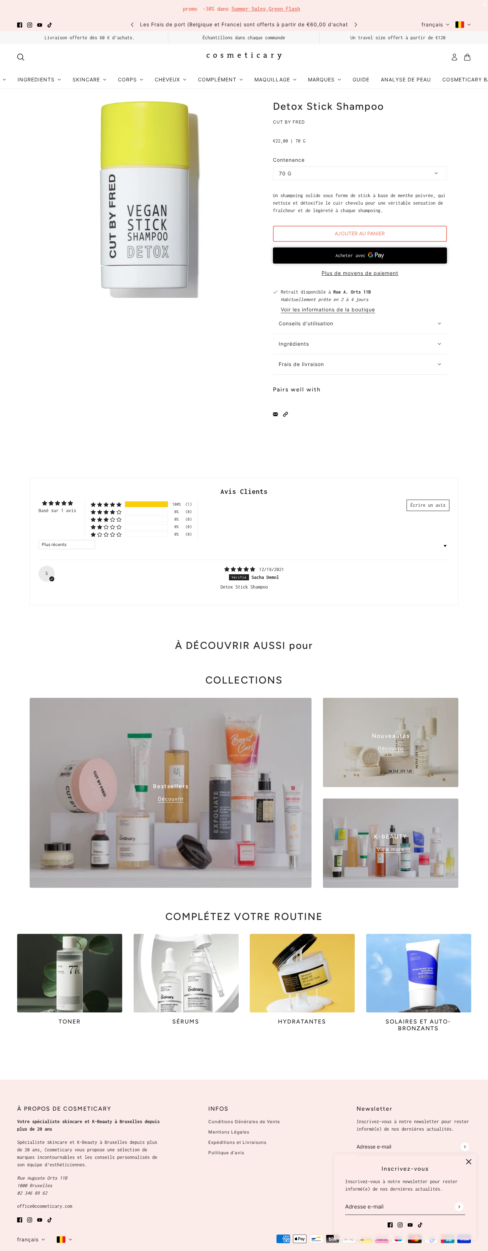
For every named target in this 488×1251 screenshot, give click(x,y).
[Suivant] (356, 24)
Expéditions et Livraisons (237, 1142)
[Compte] (454, 57)
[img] (241, 569)
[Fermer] (468, 1161)
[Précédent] (132, 24)
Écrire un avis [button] (427, 505)
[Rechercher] (20, 57)
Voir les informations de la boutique (328, 309)
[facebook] (19, 24)
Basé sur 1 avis (57, 510)
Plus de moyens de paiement (360, 273)
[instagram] (29, 24)
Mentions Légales (228, 1132)
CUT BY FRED (289, 122)
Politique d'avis (226, 1152)
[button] (285, 413)
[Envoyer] (459, 1206)
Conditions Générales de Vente (244, 1121)
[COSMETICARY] (244, 57)
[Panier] (467, 57)
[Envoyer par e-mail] (275, 413)
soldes (297, 7)
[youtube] (39, 24)
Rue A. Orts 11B (352, 292)
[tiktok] (49, 24)
